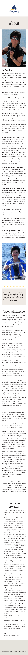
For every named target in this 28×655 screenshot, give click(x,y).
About (5, 643)
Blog (10, 643)
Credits (14, 644)
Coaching (15, 643)
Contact (21, 643)
